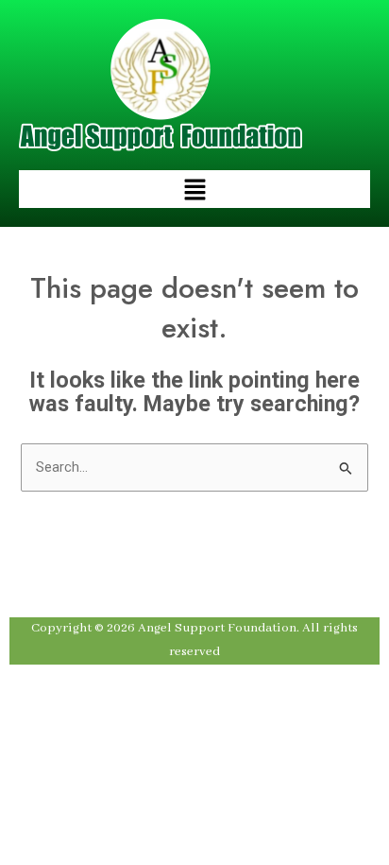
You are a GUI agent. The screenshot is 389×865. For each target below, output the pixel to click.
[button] (194, 189)
